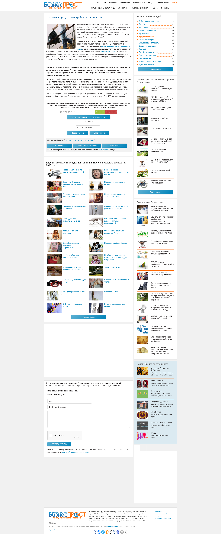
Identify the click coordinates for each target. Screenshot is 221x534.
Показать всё (155, 69)
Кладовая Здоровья (159, 402)
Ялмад (153, 433)
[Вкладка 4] (150, 448)
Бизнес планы (163, 3)
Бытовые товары (146, 40)
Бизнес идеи (125, 3)
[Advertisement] (88, 350)
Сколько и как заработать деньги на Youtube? (161, 317)
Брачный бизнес (146, 34)
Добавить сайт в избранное (87, 145)
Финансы (113, 3)
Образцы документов (140, 8)
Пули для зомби (111, 292)
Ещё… (155, 8)
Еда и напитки (145, 58)
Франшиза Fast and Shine (161, 422)
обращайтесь (104, 150)
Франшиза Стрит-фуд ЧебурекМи (160, 369)
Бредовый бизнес (146, 37)
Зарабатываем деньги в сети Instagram (161, 182)
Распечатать (114, 145)
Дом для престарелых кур (74, 292)
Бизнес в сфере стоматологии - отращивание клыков (116, 172)
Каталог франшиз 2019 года (103, 8)
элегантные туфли (108, 51)
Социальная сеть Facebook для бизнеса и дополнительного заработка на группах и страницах (155, 221)
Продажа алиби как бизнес (115, 243)
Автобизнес (144, 24)
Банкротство (123, 8)
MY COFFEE (156, 412)
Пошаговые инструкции (143, 3)
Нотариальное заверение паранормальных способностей (115, 221)
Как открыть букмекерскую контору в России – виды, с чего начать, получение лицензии (162, 297)
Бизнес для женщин (147, 30)
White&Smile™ (157, 381)
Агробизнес (144, 27)
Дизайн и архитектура (148, 52)
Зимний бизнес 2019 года (150, 61)
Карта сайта (52, 530)
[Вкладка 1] (137, 448)
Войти (173, 3)
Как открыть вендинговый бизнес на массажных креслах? (162, 285)
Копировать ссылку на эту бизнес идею (88, 117)
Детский (142, 49)
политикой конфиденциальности (75, 452)
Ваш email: (89, 122)
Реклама (165, 8)
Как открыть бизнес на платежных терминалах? (161, 274)
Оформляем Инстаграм (161, 128)
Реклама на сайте (161, 514)
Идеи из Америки (146, 65)
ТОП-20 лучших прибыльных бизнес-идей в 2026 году (162, 89)
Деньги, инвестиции (147, 46)
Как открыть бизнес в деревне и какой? (160, 150)
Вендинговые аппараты (149, 43)
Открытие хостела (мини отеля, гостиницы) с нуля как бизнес (161, 339)
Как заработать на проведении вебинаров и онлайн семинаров (161, 328)
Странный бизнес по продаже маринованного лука (73, 184)
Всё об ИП (101, 3)
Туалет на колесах (112, 267)
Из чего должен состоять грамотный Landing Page (161, 232)
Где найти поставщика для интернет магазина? (162, 161)
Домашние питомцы (147, 55)
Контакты (158, 511)
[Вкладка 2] (144, 448)
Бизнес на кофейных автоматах (159, 119)
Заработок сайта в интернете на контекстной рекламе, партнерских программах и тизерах (162, 350)
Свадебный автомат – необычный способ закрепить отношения (72, 245)
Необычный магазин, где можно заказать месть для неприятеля (115, 257)
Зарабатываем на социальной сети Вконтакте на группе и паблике (162, 208)
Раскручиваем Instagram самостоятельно (161, 109)
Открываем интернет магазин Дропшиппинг (160, 253)
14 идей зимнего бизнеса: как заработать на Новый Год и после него (161, 141)
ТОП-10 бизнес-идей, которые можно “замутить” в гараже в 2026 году (162, 99)
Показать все (155, 192)
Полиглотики (156, 391)
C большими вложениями (150, 21)
